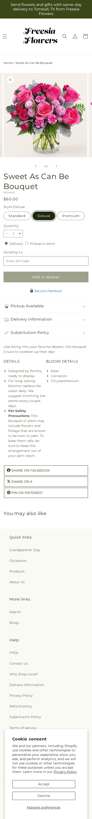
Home (8, 63)
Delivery (16, 243)
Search (15, 612)
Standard (16, 216)
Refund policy (20, 706)
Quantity (11, 226)
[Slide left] (35, 166)
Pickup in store (42, 243)
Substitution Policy (25, 717)
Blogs (14, 622)
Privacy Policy (65, 772)
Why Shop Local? (23, 674)
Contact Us (18, 663)
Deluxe (44, 216)
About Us (17, 582)
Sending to (20, 252)
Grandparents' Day (24, 550)
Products (17, 571)
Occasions (17, 561)
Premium (71, 216)
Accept (44, 784)
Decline (44, 796)
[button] (64, 36)
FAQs (13, 652)
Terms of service (22, 728)
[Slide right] (56, 166)
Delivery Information (26, 685)
